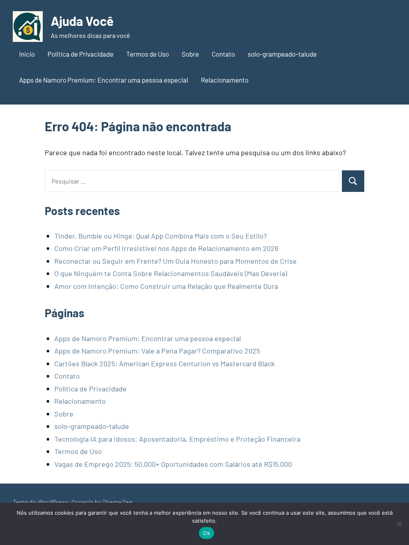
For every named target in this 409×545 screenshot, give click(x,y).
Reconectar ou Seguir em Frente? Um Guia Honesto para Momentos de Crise (175, 261)
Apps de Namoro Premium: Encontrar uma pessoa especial (103, 80)
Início (27, 54)
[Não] (399, 524)
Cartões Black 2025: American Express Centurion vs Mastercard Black (164, 363)
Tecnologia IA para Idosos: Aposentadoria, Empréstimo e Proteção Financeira (177, 438)
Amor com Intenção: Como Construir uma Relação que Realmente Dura (166, 286)
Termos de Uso (147, 54)
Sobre (190, 54)
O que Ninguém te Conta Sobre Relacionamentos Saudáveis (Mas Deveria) (170, 273)
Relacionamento (224, 80)
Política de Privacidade (80, 54)
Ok (206, 533)
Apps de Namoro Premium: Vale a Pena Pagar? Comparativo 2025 (157, 350)
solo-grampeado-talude (282, 54)
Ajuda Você (82, 20)
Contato (223, 54)
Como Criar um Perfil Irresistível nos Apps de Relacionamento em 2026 (166, 248)
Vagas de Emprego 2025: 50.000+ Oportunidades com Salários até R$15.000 (173, 464)
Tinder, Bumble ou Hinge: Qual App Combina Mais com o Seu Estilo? (160, 235)
